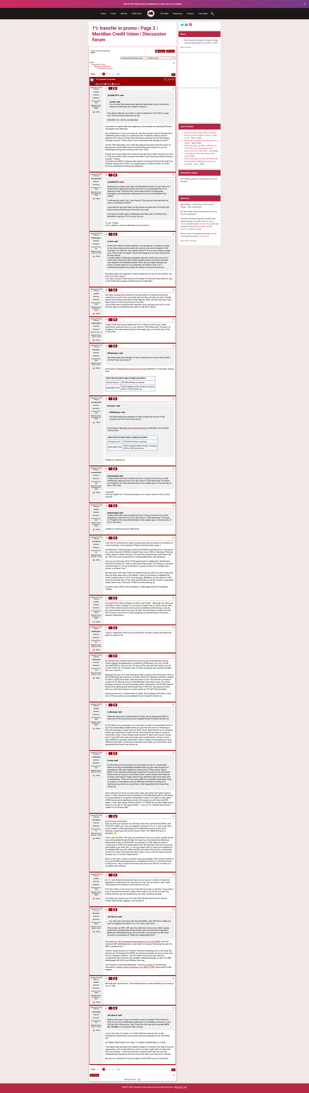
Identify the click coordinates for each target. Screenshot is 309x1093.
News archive (185, 47)
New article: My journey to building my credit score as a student (153, 4)
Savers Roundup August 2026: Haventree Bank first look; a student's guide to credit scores (200, 135)
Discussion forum (98, 64)
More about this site (188, 241)
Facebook (101, 84)
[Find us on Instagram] (190, 25)
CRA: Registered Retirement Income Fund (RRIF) (139, 941)
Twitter (109, 84)
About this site (181, 1087)
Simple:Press (131, 1079)
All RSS (95, 1075)
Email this (117, 84)
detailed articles (199, 224)
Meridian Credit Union (102, 66)
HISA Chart (136, 13)
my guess (148, 965)
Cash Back (203, 13)
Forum (113, 13)
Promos (190, 13)
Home (103, 13)
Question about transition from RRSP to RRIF (135, 967)
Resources (177, 13)
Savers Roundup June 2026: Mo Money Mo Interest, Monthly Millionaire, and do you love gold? (201, 161)
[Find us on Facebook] (186, 25)
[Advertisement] (200, 70)
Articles (124, 13)
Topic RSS (171, 79)
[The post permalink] (110, 88)
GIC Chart (164, 13)
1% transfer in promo (105, 68)
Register (161, 51)
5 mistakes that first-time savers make (199, 154)
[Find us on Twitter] (182, 25)
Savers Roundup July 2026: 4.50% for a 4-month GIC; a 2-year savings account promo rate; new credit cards (200, 148)
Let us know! (203, 236)
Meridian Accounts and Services (132, 369)
